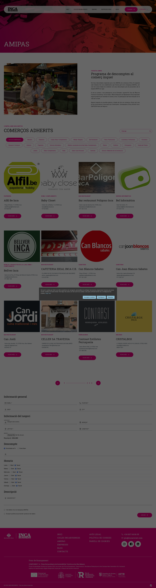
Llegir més (48, 293)
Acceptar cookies (89, 297)
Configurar (101, 297)
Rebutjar (110, 297)
